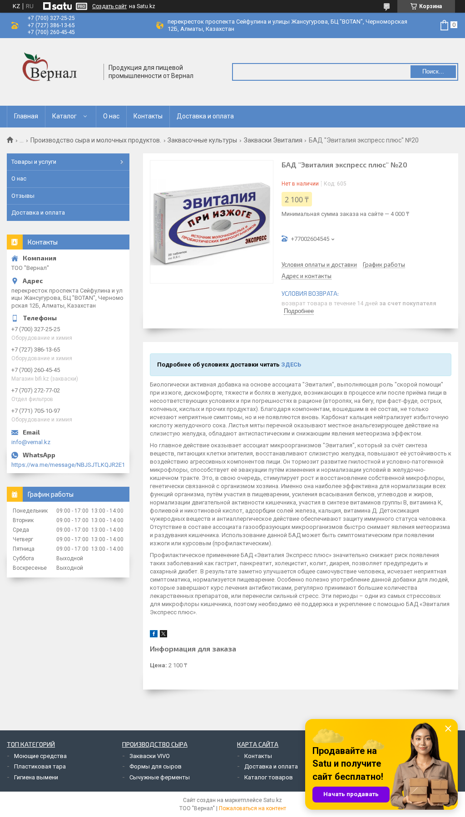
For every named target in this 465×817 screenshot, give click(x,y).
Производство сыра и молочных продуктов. (95, 140)
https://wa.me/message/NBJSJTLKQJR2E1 (68, 464)
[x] (163, 635)
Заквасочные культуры (202, 140)
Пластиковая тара (40, 766)
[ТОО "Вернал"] (52, 72)
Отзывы (23, 195)
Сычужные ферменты (159, 777)
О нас (111, 116)
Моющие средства (40, 756)
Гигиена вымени (36, 777)
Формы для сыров (155, 766)
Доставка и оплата (205, 116)
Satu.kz (272, 800)
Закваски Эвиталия (273, 140)
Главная (26, 116)
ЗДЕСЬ (291, 364)
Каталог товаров (268, 777)
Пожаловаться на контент (252, 808)
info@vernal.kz (30, 442)
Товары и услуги (33, 161)
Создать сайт (109, 6)
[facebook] (154, 635)
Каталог (64, 116)
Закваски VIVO (149, 756)
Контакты (148, 116)
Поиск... (433, 71)
